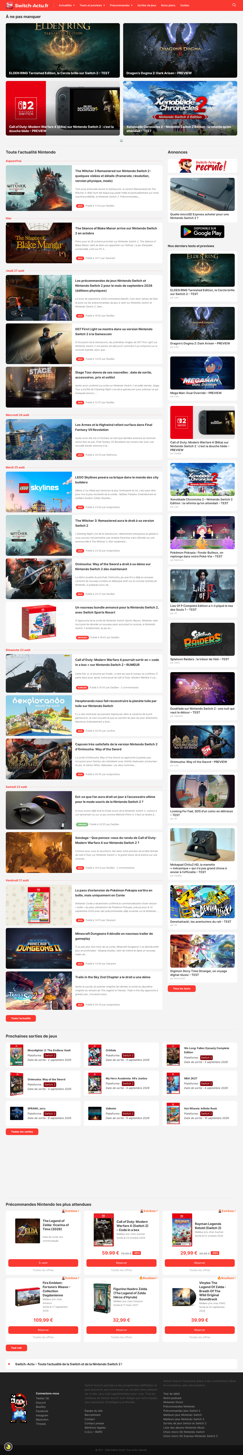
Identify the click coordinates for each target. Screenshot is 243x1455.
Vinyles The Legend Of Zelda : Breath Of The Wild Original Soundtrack (212, 1291)
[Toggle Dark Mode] (8, 1447)
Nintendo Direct (173, 1402)
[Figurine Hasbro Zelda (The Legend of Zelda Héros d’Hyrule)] (102, 1312)
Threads (41, 1423)
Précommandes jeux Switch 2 (181, 1410)
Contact (90, 1419)
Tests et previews (91, 5)
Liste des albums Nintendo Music (184, 1427)
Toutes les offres (43, 1270)
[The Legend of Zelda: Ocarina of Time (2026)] (27, 1242)
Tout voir (16, 1347)
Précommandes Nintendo (179, 1406)
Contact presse (94, 1423)
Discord (41, 1402)
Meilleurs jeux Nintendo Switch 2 (183, 1419)
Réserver (121, 1262)
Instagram (42, 1415)
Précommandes (120, 5)
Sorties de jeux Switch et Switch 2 (184, 1423)
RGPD (98, 1432)
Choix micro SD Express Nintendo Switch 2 (190, 1436)
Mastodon (42, 1419)
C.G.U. (88, 1432)
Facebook (42, 1411)
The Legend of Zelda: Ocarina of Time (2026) (56, 1225)
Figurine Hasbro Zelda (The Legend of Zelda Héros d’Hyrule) (130, 1293)
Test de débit (171, 1393)
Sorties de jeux (147, 5)
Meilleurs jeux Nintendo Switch (182, 1414)
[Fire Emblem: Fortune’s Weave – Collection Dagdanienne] (27, 1305)
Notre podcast (172, 1398)
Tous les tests (181, 988)
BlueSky (41, 1406)
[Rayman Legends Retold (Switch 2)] (182, 1245)
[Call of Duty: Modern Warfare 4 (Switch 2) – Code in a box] (104, 1245)
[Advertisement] (121, 1166)
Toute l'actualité (21, 1018)
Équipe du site (93, 1410)
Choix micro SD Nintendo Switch (183, 1432)
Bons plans (168, 5)
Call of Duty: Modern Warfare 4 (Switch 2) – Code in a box (132, 1226)
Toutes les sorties (22, 1131)
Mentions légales (95, 1427)
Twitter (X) (42, 1398)
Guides (184, 5)
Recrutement (93, 1414)
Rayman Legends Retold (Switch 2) (208, 1226)
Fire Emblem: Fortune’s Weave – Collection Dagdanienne (56, 1289)
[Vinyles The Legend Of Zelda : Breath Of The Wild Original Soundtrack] (184, 1308)
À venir (43, 1262)
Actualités (65, 5)
